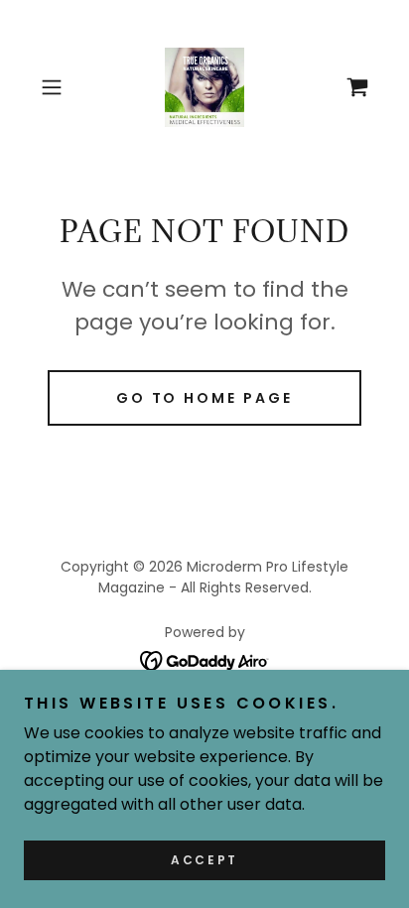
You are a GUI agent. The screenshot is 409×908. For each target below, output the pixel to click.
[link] (204, 87)
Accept (204, 859)
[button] (57, 87)
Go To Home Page (205, 398)
